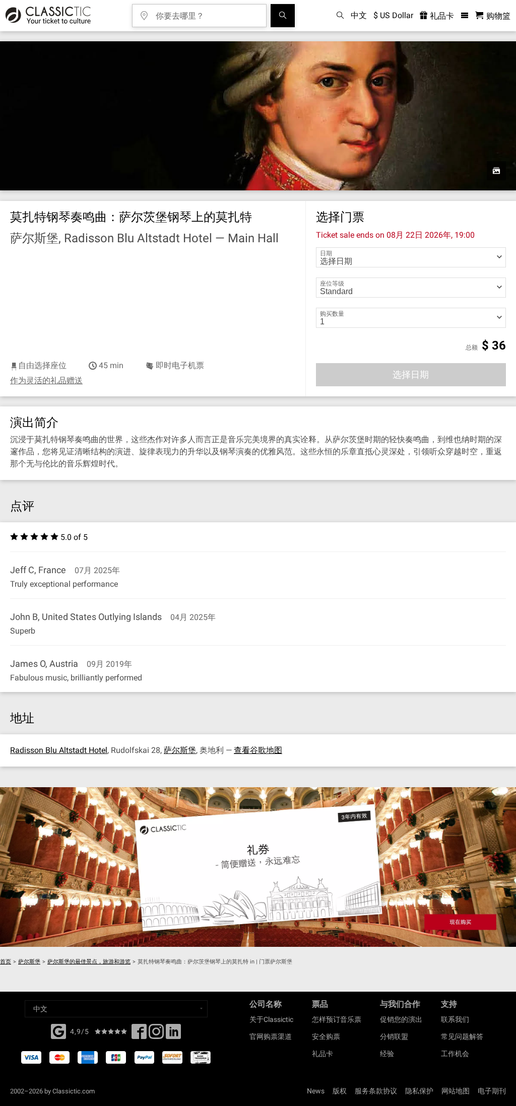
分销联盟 (394, 1036)
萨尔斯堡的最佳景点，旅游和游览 (89, 961)
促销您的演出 (401, 1019)
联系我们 (455, 1019)
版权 (340, 1091)
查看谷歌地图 (258, 750)
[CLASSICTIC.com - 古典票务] (46, 15)
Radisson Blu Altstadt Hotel (58, 750)
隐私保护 (419, 1091)
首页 (5, 961)
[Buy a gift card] (258, 867)
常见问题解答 (462, 1036)
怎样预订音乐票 (336, 1019)
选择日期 (411, 374)
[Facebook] (58, 1030)
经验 (387, 1054)
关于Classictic (271, 1019)
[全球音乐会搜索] (283, 15)
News (316, 1091)
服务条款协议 (376, 1091)
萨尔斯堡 (180, 750)
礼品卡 (441, 16)
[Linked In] (173, 1034)
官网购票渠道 (270, 1036)
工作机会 (455, 1054)
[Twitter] (156, 1034)
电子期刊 (492, 1091)
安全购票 (326, 1036)
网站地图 (455, 1091)
